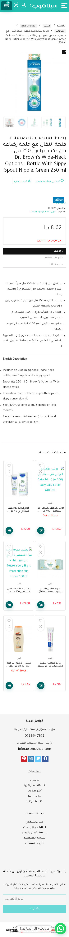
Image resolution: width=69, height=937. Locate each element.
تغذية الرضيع (28, 26)
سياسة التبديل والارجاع (34, 832)
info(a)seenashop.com (34, 749)
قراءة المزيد (40, 530)
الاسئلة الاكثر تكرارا (34, 785)
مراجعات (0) (56, 264)
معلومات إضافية (54, 258)
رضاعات (60, 31)
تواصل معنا (34, 796)
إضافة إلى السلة (9, 530)
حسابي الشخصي (34, 822)
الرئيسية (61, 26)
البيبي (47, 26)
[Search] (32, 6)
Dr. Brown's (60, 203)
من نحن (34, 780)
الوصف (57, 251)
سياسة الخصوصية (34, 838)
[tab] (34, 251)
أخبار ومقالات (34, 791)
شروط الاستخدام (34, 843)
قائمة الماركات (34, 801)
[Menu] (64, 6)
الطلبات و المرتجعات (34, 827)
